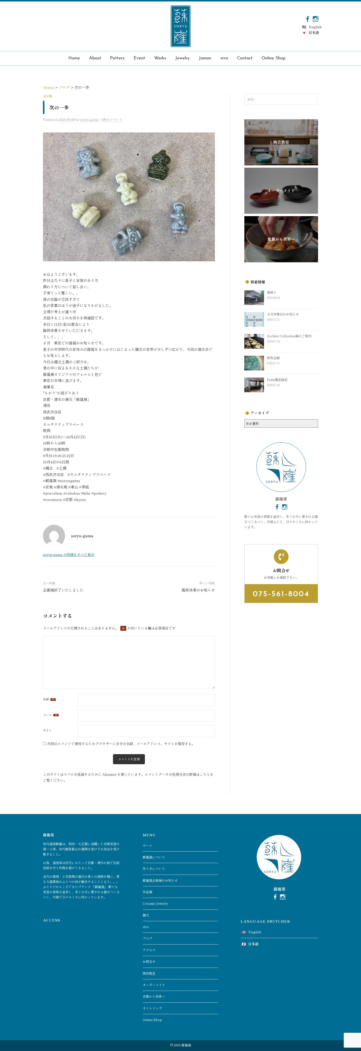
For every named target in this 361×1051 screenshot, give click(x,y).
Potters (117, 58)
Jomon (205, 58)
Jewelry (182, 58)
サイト (47, 730)
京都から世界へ (154, 996)
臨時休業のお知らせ (198, 589)
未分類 (47, 96)
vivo (224, 58)
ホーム (147, 845)
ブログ (147, 938)
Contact (244, 58)
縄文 (146, 915)
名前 (48, 699)
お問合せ (149, 961)
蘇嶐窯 (186, 1045)
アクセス (149, 950)
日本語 (314, 32)
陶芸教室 (149, 973)
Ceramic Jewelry (155, 903)
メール (50, 714)
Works (160, 58)
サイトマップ (152, 1008)
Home (74, 58)
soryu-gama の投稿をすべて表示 (68, 554)
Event (139, 58)
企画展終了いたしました (63, 589)
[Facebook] (307, 18)
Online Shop (273, 58)
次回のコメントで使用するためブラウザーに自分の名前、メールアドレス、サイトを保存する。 (121, 743)
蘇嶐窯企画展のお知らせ (160, 880)
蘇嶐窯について (154, 857)
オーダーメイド (154, 985)
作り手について (154, 868)
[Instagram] (315, 18)
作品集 (147, 892)
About (95, 58)
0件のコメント (112, 119)
